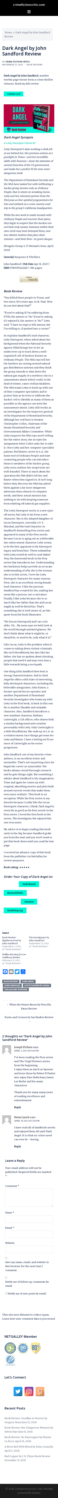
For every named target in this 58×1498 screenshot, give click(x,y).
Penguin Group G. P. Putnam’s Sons (25, 245)
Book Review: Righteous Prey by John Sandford (11, 940)
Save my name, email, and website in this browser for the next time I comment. (27, 1266)
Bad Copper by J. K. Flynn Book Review (27, 1456)
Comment (12, 1185)
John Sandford (12, 263)
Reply (17, 1107)
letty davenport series (37, 985)
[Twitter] (18, 1391)
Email (9, 1227)
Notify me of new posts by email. (27, 1293)
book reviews (11, 981)
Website (10, 1242)
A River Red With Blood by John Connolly (28, 1446)
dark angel (28, 981)
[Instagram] (29, 1391)
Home (8, 32)
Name (9, 1212)
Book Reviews (35, 65)
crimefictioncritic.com (29, 5)
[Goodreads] (40, 1391)
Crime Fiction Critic (18, 62)
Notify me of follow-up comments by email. (27, 1283)
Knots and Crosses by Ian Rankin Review (29, 1017)
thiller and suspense (15, 989)
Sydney (36, 1492)
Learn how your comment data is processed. (28, 1318)
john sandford (12, 985)
